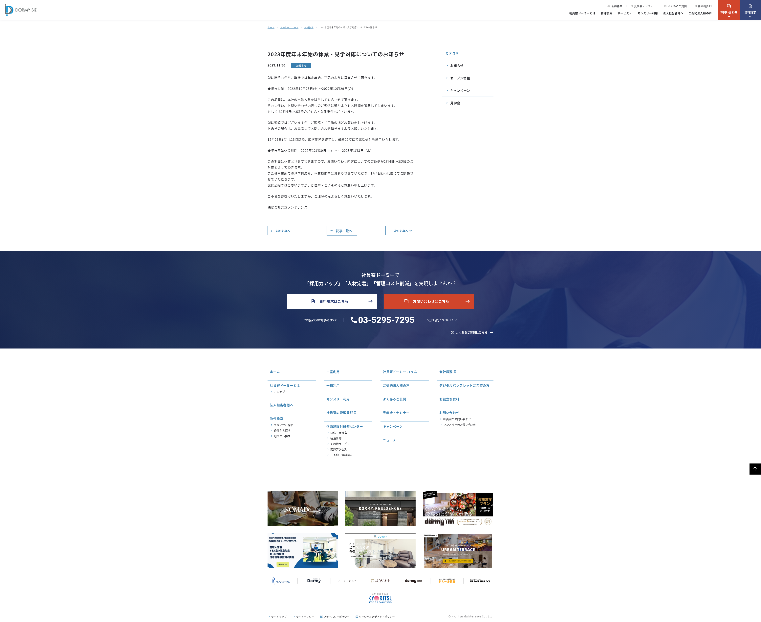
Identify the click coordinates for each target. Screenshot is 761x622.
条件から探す (282, 430)
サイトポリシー (305, 616)
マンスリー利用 (648, 13)
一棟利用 (333, 385)
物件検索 (606, 13)
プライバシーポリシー (336, 616)
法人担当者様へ (673, 13)
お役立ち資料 (449, 399)
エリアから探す (283, 425)
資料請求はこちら (330, 301)
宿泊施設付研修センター (344, 426)
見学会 (455, 103)
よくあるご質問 (675, 6)
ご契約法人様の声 (700, 13)
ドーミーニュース (289, 27)
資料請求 (750, 9)
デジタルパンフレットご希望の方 (464, 385)
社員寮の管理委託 (339, 412)
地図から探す (282, 436)
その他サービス (340, 444)
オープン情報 (460, 78)
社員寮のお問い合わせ (457, 419)
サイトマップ (279, 616)
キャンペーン (460, 90)
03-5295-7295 (386, 320)
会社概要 (703, 6)
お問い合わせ (729, 9)
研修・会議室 (338, 433)
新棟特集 (617, 6)
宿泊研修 (335, 438)
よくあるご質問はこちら (472, 332)
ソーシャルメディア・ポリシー (377, 616)
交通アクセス (338, 449)
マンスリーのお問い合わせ (460, 424)
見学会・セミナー (643, 6)
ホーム (271, 27)
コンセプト (281, 392)
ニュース (389, 440)
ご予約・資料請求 (341, 455)
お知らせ (308, 27)
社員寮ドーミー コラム (400, 371)
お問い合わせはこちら (426, 301)
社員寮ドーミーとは (582, 13)
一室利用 (333, 371)
